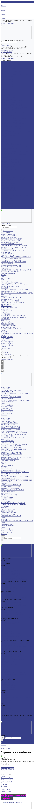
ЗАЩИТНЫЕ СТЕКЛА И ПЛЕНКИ (11, 106)
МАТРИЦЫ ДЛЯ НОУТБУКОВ (11, 122)
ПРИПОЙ (4, 141)
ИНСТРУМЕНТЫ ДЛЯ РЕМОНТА (11, 128)
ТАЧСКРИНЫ (5, 181)
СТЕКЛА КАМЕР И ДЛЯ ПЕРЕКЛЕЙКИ (13, 179)
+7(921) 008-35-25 (6, 718)
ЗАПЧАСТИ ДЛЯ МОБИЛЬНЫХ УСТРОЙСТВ (15, 68)
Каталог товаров (6, 93)
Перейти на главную (7, 768)
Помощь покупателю (7, 783)
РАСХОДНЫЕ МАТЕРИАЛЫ (10, 133)
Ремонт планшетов (7, 81)
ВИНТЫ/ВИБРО (6, 168)
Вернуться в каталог (7, 770)
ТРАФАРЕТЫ (5, 130)
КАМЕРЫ (4, 174)
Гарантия (4, 784)
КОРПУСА (4, 192)
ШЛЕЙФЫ (4, 182)
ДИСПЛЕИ (4, 171)
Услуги (3, 202)
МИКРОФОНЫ (6, 176)
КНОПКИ (4, 158)
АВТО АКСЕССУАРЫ (7, 115)
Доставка (4, 786)
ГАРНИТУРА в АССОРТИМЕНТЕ (11, 104)
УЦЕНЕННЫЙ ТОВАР (8, 184)
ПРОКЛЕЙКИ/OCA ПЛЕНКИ (10, 148)
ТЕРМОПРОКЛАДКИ (8, 135)
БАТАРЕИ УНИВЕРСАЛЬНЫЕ (10, 163)
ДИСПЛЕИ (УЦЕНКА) (8, 189)
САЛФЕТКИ (4, 150)
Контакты (4, 208)
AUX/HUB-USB (5, 114)
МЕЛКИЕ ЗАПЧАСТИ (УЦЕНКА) (11, 190)
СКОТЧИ (3, 137)
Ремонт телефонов (7, 79)
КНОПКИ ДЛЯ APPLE (8, 153)
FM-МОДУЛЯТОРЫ (7, 117)
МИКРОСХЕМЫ (6, 156)
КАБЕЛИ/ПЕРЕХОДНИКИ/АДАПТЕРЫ (13, 109)
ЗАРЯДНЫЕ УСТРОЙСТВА (9, 97)
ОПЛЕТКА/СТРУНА (7, 143)
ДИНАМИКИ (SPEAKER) (9, 169)
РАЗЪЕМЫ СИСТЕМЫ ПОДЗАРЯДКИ (13, 177)
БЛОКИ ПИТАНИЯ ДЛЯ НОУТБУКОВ (13, 124)
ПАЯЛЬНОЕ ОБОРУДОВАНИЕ (11, 127)
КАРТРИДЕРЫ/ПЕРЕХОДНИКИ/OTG (13, 112)
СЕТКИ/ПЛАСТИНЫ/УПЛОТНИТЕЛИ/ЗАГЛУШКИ (17, 195)
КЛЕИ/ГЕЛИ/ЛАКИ (7, 140)
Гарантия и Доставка (7, 200)
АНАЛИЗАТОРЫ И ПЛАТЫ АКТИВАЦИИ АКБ (16, 132)
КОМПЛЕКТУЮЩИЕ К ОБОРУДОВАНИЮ (15, 146)
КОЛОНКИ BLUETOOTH (9, 96)
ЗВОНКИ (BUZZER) (7, 172)
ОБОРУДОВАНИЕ (7, 66)
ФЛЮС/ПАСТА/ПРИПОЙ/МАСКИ (12, 145)
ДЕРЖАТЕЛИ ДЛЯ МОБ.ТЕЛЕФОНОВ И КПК (16, 119)
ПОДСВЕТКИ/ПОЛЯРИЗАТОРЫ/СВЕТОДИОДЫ (17, 154)
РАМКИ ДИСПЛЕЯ (7, 199)
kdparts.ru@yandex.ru (7, 23)
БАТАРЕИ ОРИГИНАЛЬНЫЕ (10, 161)
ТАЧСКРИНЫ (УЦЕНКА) (8, 187)
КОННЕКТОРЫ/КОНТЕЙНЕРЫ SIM (12, 164)
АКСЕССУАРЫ (5, 63)
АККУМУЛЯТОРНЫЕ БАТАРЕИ (11, 159)
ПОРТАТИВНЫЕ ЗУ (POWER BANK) (12, 101)
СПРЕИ (3, 138)
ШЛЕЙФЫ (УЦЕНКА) (7, 185)
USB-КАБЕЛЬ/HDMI (7, 110)
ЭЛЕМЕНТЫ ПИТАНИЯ (8, 99)
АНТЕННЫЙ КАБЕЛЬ (8, 166)
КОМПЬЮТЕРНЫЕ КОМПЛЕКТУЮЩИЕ (14, 107)
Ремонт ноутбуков (7, 83)
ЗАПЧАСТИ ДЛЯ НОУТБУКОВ (11, 65)
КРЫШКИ (4, 194)
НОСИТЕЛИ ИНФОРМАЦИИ (10, 102)
